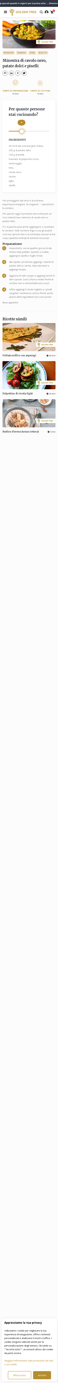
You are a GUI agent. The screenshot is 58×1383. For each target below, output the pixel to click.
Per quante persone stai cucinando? (27, 112)
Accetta (42, 1375)
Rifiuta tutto (19, 1375)
